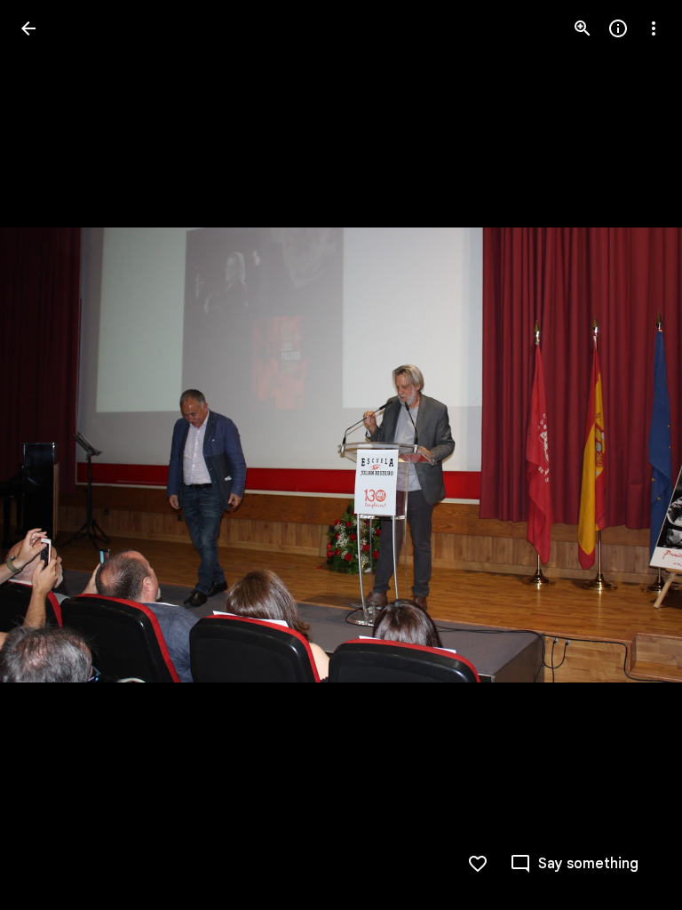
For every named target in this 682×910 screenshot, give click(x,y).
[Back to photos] (28, 28)
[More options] (653, 28)
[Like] (477, 863)
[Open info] (618, 28)
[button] (50, 455)
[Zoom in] (582, 28)
